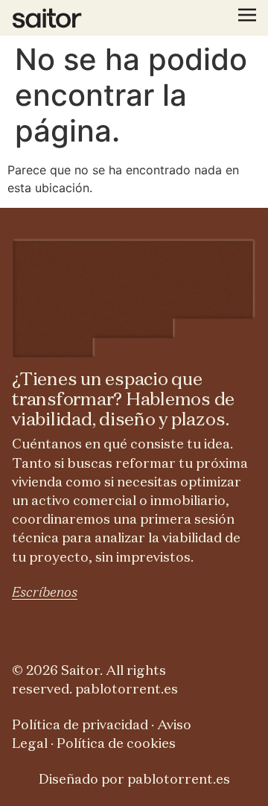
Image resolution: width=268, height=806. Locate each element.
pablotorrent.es (178, 780)
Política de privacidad (80, 725)
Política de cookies (116, 744)
